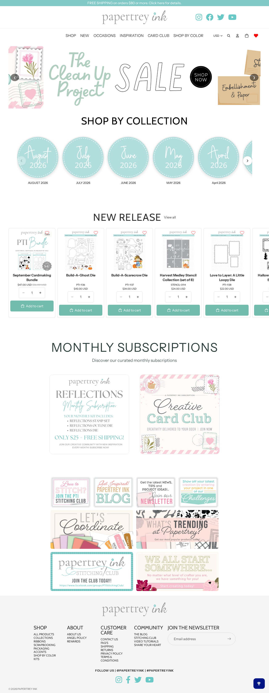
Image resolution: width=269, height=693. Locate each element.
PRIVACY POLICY (112, 653)
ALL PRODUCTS (44, 634)
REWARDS (73, 641)
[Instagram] (119, 680)
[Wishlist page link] (256, 36)
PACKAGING (41, 648)
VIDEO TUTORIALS (146, 641)
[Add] (47, 265)
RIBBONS (40, 641)
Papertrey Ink (27, 688)
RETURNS (107, 650)
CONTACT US (109, 639)
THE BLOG (140, 634)
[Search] (228, 35)
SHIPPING (107, 646)
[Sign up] (229, 638)
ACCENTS (40, 652)
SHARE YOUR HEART (147, 645)
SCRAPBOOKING (44, 645)
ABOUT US (74, 634)
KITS (36, 659)
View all (170, 217)
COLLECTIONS (43, 638)
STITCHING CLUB (145, 638)
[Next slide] (256, 272)
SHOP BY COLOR (45, 655)
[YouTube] (149, 680)
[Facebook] (128, 680)
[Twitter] (138, 680)
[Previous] (21, 160)
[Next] (247, 160)
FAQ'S (104, 643)
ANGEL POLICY (77, 638)
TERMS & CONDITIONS (109, 658)
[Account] (237, 35)
